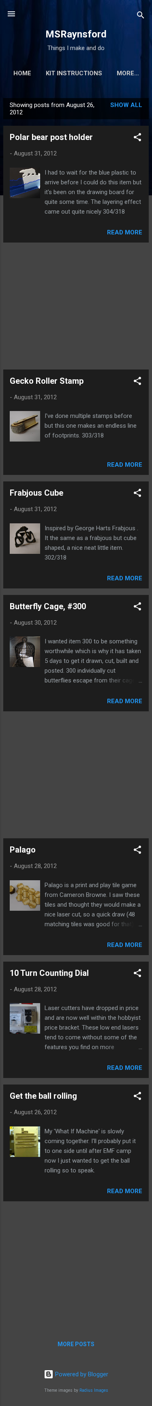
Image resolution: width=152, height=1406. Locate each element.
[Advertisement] (76, 306)
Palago (23, 850)
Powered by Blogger (81, 1374)
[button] (137, 138)
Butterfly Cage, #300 (48, 606)
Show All (126, 105)
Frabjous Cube (36, 493)
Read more (124, 232)
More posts (76, 1344)
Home (22, 73)
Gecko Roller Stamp (46, 381)
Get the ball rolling (43, 1096)
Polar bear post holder (51, 137)
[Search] (141, 16)
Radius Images (93, 1390)
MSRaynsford (76, 34)
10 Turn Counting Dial (49, 973)
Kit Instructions (74, 73)
